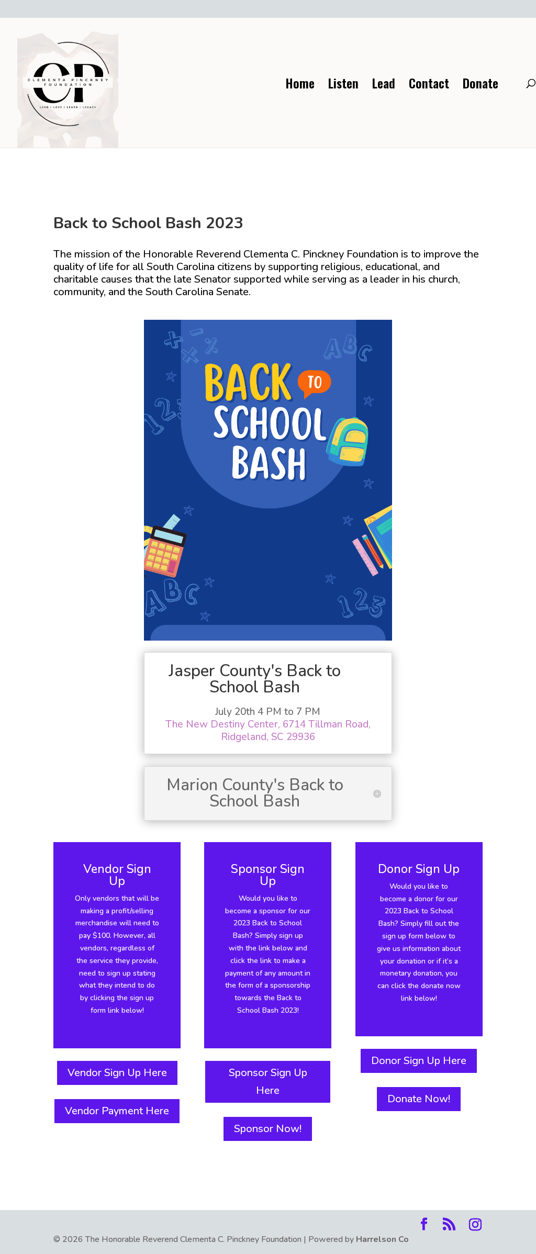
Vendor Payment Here (117, 1111)
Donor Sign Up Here (418, 1061)
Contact (429, 85)
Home (300, 85)
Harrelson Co (382, 1239)
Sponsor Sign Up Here (268, 1082)
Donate (480, 85)
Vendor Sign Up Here (117, 1073)
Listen (343, 85)
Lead (383, 85)
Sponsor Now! (268, 1129)
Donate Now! (418, 1099)
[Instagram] (506, 10)
